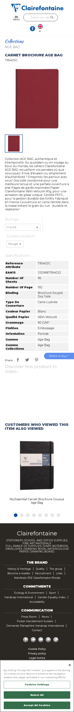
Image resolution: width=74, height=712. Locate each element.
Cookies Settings (37, 684)
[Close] (70, 665)
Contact (37, 630)
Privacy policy (37, 653)
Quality (40, 568)
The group (55, 568)
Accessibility (37, 601)
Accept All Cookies (37, 705)
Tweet (27, 359)
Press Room (29, 616)
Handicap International (18, 597)
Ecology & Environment (29, 592)
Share (17, 359)
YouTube (41, 640)
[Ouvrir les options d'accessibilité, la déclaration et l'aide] (32, 28)
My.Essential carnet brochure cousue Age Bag (37, 501)
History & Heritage (19, 568)
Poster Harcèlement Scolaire (35, 621)
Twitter (33, 640)
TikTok (56, 640)
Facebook (26, 640)
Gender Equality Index (52, 597)
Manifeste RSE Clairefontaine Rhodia (37, 577)
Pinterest (36, 359)
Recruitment (43, 573)
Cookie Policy (37, 649)
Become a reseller (18, 573)
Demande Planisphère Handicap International (35, 625)
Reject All (37, 694)
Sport (52, 592)
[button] (16, 515)
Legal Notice (37, 658)
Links (59, 573)
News (45, 616)
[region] (37, 686)
